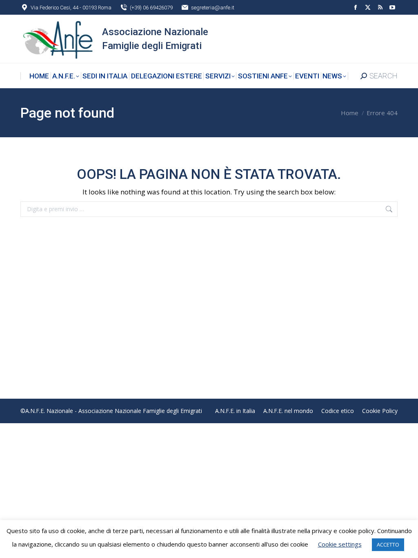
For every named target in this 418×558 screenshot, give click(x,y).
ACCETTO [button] (388, 544)
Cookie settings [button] (340, 544)
